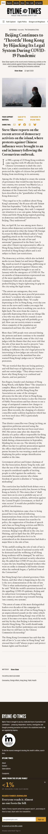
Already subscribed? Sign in (11, 831)
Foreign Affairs (14, 680)
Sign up (41, 819)
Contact (4, 766)
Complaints (5, 773)
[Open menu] (3, 21)
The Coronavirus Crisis (32, 29)
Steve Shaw (18, 70)
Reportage (13, 30)
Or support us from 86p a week (12, 826)
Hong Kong (23, 680)
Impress (15, 730)
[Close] (45, 782)
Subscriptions (6, 768)
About (4, 763)
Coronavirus (5, 680)
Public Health (32, 680)
